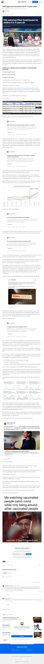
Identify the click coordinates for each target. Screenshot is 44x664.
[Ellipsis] (41, 585)
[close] (32, 622)
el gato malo (7, 10)
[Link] (1, 69)
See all (4, 640)
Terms (24, 656)
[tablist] (7, 573)
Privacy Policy (30, 639)
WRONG (37, 312)
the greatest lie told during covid (10, 617)
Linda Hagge (7, 598)
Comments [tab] (5, 573)
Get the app (27, 659)
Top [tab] (3, 614)
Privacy (21, 656)
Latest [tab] (6, 614)
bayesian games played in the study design (27, 89)
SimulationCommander (9, 585)
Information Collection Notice (21, 639)
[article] (22, 620)
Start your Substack (19, 659)
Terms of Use (27, 638)
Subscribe (35, 1)
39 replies (7, 594)
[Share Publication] (31, 2)
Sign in (40, 1)
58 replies (7, 604)
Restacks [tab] (9, 573)
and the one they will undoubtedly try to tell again (11, 619)
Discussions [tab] (11, 614)
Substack (16, 661)
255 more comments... (6, 609)
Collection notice (29, 656)
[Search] (28, 2)
